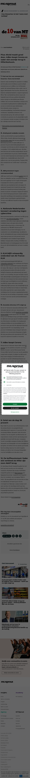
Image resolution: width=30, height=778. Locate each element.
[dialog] (15, 389)
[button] (15, 385)
